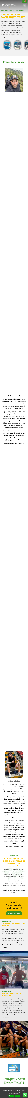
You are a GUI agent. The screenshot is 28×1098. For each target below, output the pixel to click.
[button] (24, 5)
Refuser (18, 1095)
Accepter (11, 1095)
